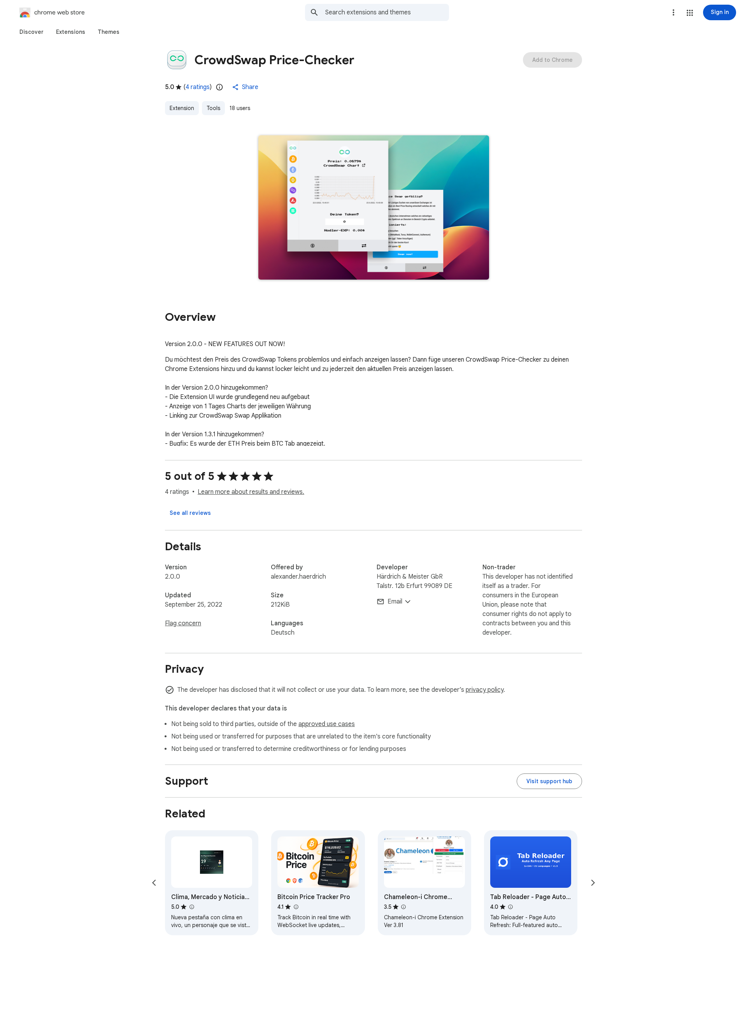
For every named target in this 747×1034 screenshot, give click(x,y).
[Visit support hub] (549, 781)
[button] (690, 13)
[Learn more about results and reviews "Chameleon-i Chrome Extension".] (403, 907)
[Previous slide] (154, 883)
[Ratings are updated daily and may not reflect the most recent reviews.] (219, 87)
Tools (213, 108)
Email (395, 601)
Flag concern (183, 623)
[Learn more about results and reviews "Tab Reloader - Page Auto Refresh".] (510, 907)
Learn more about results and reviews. (251, 492)
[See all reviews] (190, 513)
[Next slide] (593, 883)
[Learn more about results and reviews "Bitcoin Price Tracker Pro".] (295, 907)
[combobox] (387, 12)
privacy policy (484, 690)
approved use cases (326, 724)
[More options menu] (673, 12)
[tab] (31, 32)
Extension (182, 108)
